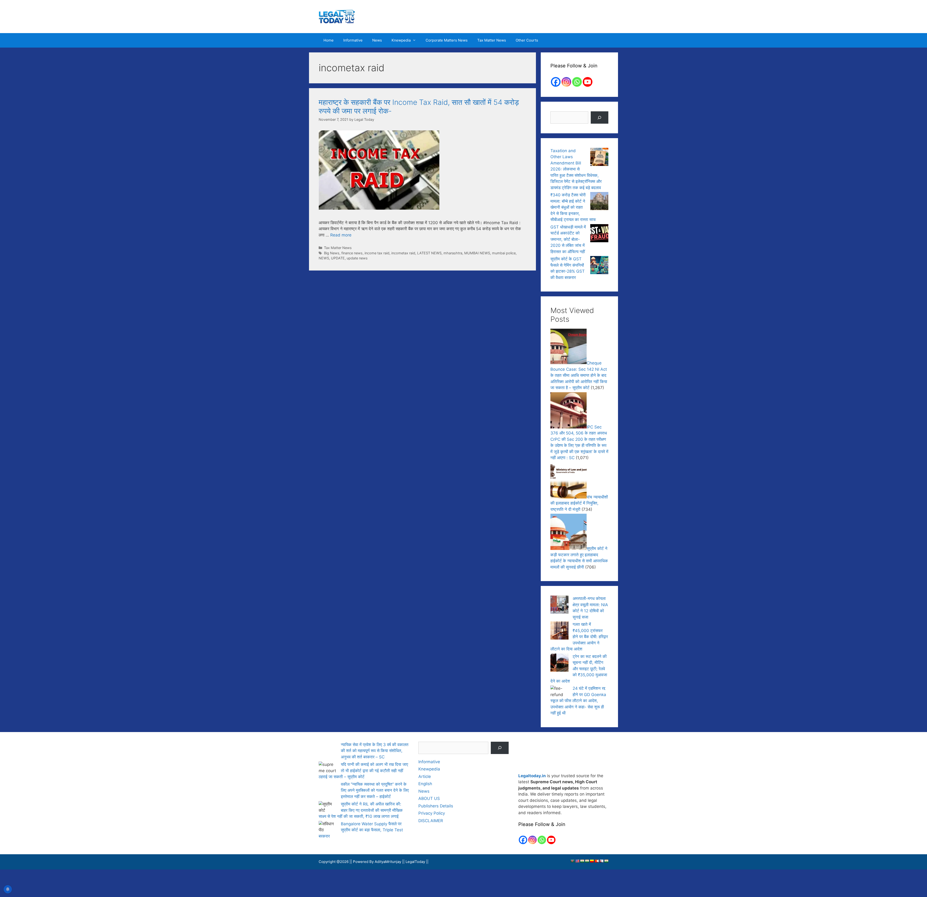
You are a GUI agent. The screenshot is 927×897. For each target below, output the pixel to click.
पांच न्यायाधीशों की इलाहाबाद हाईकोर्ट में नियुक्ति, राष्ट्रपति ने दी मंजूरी (579, 503)
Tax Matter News (491, 40)
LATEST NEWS (429, 253)
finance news (352, 253)
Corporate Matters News (447, 40)
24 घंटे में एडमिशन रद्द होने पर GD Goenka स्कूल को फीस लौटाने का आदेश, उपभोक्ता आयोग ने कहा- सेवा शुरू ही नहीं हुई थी (578, 700)
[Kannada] (592, 861)
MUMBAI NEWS (477, 253)
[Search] (599, 117)
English (425, 783)
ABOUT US (429, 798)
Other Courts (527, 40)
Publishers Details (435, 806)
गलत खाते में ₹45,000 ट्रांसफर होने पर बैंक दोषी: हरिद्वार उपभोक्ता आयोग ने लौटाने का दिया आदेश (579, 636)
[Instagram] (566, 82)
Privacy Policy (431, 813)
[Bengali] (572, 861)
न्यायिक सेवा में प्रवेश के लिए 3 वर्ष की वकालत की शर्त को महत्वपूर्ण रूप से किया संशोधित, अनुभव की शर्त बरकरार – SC (374, 750)
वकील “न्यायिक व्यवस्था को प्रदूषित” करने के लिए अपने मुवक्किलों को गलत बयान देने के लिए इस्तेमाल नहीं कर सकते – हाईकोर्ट (375, 790)
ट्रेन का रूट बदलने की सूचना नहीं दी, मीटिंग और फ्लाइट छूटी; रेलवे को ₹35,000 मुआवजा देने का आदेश (578, 668)
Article (424, 776)
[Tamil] (606, 861)
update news (357, 258)
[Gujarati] (582, 861)
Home (328, 40)
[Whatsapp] (577, 82)
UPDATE (338, 258)
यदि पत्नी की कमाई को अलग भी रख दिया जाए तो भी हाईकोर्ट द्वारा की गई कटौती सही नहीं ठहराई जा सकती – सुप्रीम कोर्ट (363, 770)
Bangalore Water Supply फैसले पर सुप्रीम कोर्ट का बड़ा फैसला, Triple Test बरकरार (361, 834)
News (377, 40)
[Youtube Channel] (587, 82)
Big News (331, 253)
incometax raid (403, 253)
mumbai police (504, 253)
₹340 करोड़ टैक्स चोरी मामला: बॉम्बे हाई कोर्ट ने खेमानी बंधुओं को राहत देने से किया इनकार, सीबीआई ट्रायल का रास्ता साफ (573, 207)
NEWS (324, 258)
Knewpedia (401, 40)
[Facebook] (556, 82)
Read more (340, 235)
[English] (577, 861)
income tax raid (377, 253)
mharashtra (452, 253)
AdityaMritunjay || (390, 862)
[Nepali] (601, 861)
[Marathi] (596, 861)
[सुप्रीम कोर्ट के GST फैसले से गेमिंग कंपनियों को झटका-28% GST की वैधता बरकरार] (599, 266)
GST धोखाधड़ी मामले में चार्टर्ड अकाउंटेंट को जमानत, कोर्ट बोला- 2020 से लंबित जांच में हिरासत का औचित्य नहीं (568, 239)
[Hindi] (587, 861)
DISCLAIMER (430, 820)
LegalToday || (417, 862)
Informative (353, 40)
